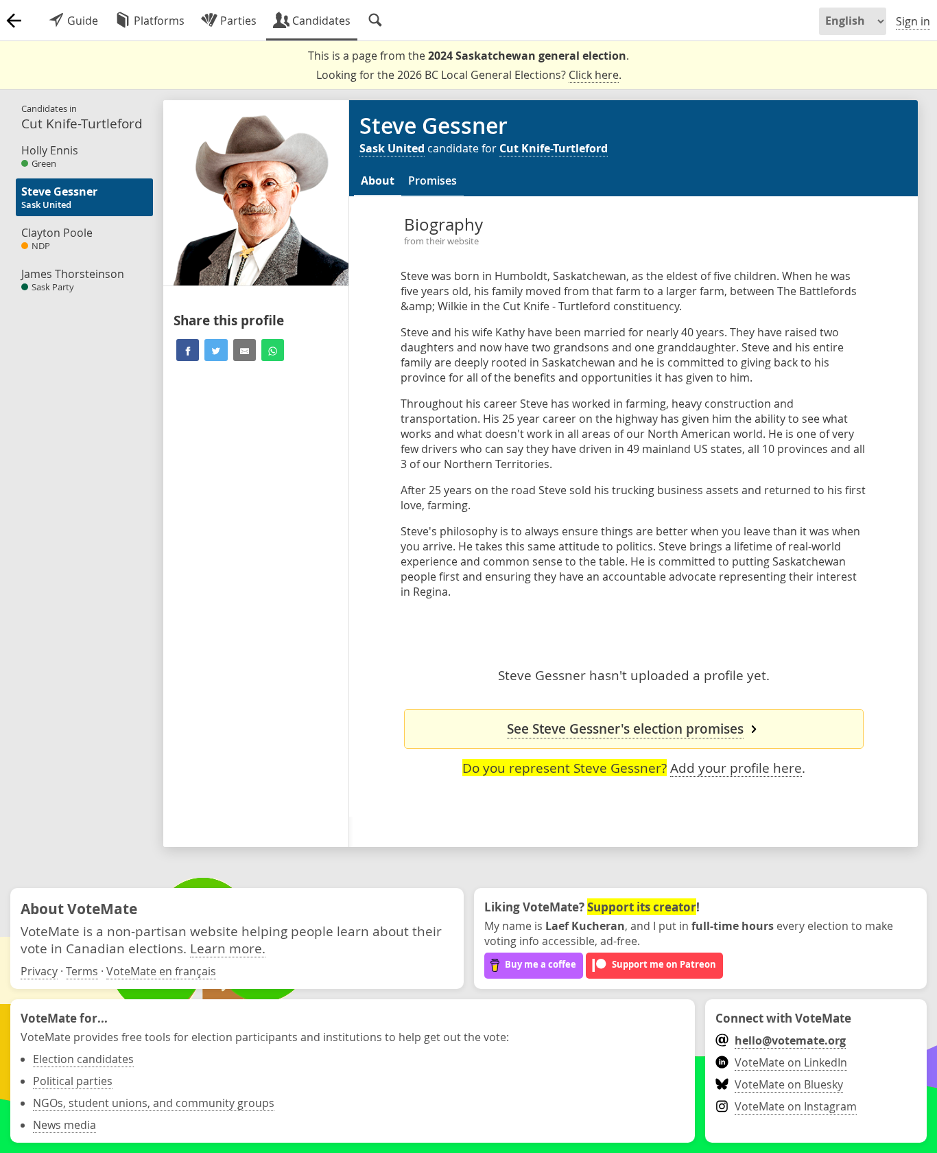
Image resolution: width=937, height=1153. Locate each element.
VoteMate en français (161, 971)
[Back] (13, 20)
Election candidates (83, 1059)
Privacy (39, 971)
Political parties (72, 1080)
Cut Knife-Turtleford (553, 148)
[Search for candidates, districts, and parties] (375, 20)
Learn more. (227, 948)
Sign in (913, 21)
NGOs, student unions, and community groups (153, 1102)
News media (64, 1124)
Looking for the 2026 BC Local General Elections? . (468, 74)
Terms (82, 971)
